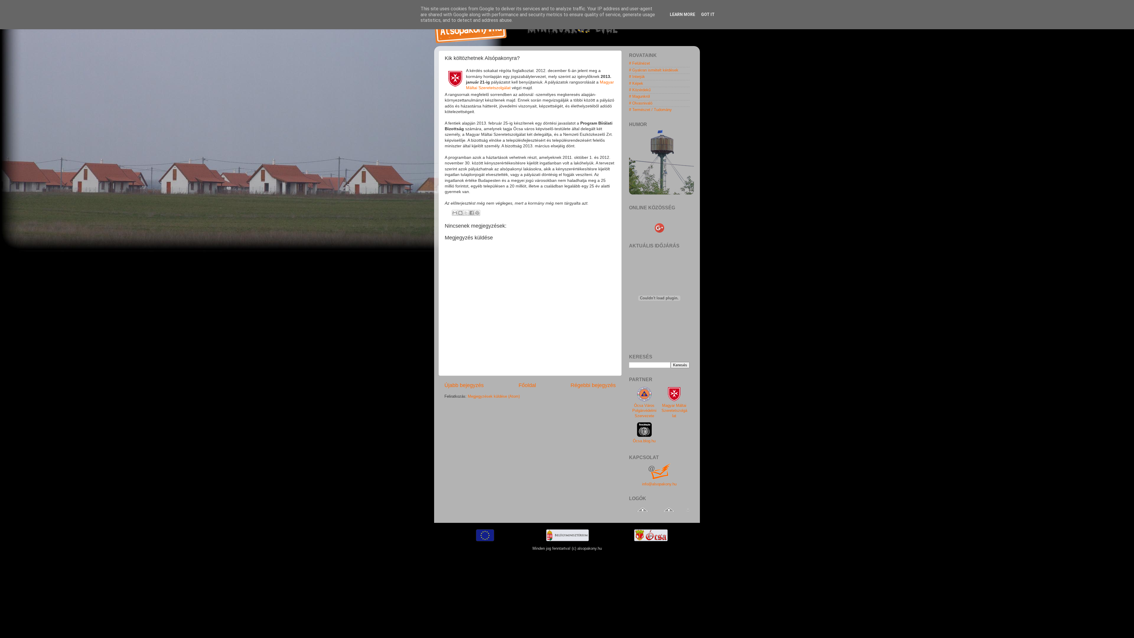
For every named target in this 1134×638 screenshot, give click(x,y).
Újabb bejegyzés (464, 385)
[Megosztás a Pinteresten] (477, 213)
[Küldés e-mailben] (455, 213)
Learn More (682, 14)
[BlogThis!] (460, 213)
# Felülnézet (639, 63)
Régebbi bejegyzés (593, 385)
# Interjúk (637, 77)
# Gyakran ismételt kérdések (653, 70)
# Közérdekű (640, 90)
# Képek (636, 83)
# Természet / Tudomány (650, 110)
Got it (708, 14)
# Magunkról (639, 96)
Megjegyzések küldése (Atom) (494, 396)
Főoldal (527, 385)
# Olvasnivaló (640, 103)
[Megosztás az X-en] (466, 213)
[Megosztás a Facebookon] (472, 213)
